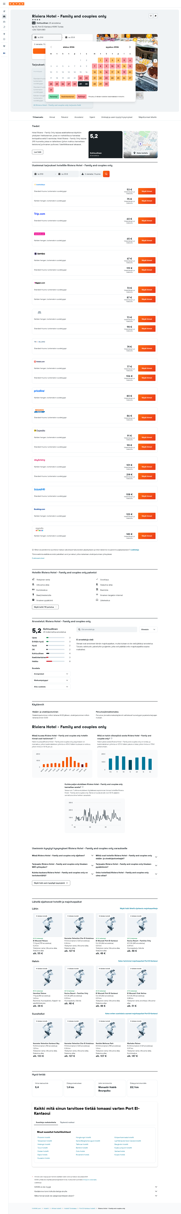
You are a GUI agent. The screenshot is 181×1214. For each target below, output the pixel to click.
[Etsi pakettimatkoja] (4, 26)
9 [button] (86, 66)
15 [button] (81, 72)
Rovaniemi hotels (82, 1155)
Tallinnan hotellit (82, 1144)
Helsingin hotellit (44, 1144)
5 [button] (62, 66)
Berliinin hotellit (82, 1148)
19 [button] (63, 78)
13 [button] (69, 72)
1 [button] (80, 60)
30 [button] (86, 84)
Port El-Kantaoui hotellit (87, 1208)
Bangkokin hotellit (121, 1144)
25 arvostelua (55, 23)
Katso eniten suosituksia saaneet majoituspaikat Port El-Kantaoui (131, 1013)
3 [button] (51, 66)
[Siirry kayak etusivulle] (16, 3)
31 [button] (51, 90)
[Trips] (4, 46)
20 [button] (68, 78)
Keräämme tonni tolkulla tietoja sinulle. (50, 1191)
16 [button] (86, 72)
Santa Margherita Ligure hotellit (88, 1141)
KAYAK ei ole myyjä (42, 1187)
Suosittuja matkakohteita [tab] (46, 1122)
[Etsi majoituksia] (4, 16)
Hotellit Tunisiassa (70, 1208)
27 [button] (69, 84)
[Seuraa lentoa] (4, 39)
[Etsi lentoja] (4, 11)
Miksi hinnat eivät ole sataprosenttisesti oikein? (54, 1196)
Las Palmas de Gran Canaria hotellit (128, 1141)
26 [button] (63, 84)
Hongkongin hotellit (83, 1137)
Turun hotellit (43, 1148)
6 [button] (68, 66)
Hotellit (46, 1208)
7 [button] (74, 66)
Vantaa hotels (120, 1151)
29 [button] (80, 84)
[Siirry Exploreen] (4, 33)
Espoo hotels (42, 1155)
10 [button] (51, 72)
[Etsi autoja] (4, 21)
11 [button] (57, 72)
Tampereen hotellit (45, 1141)
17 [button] (51, 78)
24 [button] (51, 84)
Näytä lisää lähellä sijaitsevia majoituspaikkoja (139, 908)
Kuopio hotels (120, 1155)
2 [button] (86, 60)
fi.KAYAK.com (36, 1208)
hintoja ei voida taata (89, 1180)
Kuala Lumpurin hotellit (123, 1148)
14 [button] (75, 72)
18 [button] (57, 78)
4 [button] (57, 66)
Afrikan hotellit (56, 1208)
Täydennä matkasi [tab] (67, 1122)
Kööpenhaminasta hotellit (124, 1137)
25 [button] (57, 84)
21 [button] (75, 78)
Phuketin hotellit (44, 1137)
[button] (4, 4)
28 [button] (75, 84)
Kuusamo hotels (44, 1158)
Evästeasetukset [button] (38, 558)
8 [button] (80, 66)
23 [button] (86, 78)
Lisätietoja (135, 550)
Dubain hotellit (43, 1151)
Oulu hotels (80, 1151)
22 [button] (80, 78)
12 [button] (63, 72)
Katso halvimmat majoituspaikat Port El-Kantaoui (138, 961)
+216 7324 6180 (38, 29)
